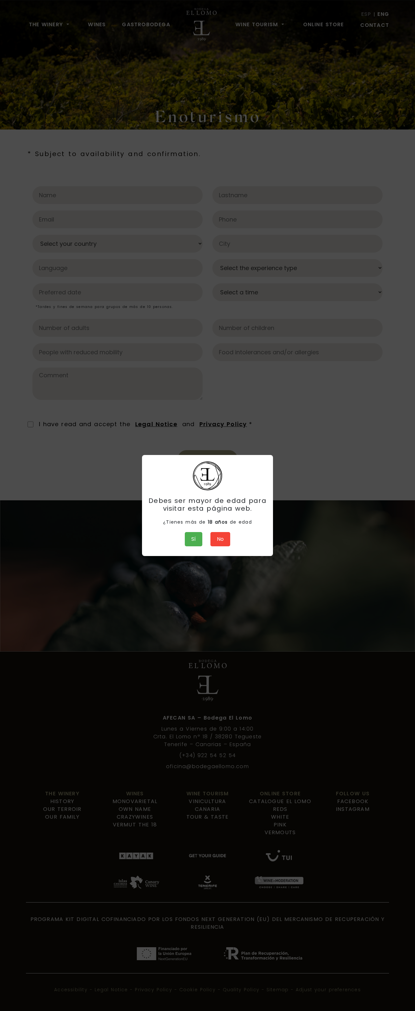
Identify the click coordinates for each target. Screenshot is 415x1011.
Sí (193, 539)
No (220, 539)
